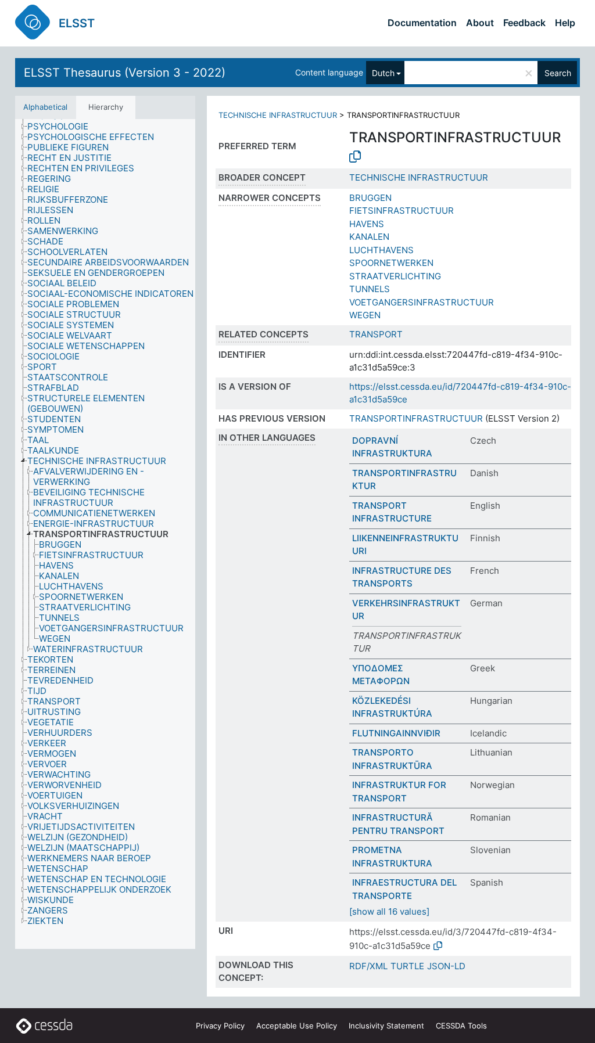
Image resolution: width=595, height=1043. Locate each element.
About (480, 22)
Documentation (422, 22)
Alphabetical (45, 107)
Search (557, 73)
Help (565, 22)
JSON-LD (446, 966)
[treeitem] (63, 126)
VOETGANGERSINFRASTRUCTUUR (421, 302)
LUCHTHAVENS (381, 250)
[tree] (105, 534)
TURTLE (407, 966)
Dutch (383, 73)
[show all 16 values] (389, 911)
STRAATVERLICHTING (395, 276)
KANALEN (369, 236)
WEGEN (365, 315)
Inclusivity (386, 1025)
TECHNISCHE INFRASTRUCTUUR (277, 115)
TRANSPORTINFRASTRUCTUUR (416, 418)
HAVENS (366, 223)
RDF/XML (368, 966)
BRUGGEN (370, 197)
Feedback (524, 22)
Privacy (220, 1025)
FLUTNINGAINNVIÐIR (396, 733)
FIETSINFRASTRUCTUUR (401, 210)
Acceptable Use (296, 1025)
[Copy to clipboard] (355, 157)
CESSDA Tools (461, 1025)
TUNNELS (369, 288)
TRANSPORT (376, 334)
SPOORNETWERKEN (391, 262)
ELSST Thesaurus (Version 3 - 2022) (124, 73)
